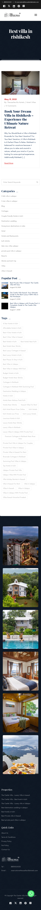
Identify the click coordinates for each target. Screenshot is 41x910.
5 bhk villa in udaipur (8, 196)
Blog (3, 206)
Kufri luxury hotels (29, 414)
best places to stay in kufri (13, 360)
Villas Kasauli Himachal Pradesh (14, 497)
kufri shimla (5, 241)
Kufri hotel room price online (14, 409)
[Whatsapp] (31, 894)
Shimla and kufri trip (8, 261)
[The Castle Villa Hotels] (12, 15)
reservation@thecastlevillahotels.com (24, 870)
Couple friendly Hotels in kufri (12, 216)
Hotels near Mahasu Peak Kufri (14, 400)
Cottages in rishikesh (10, 382)
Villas (33, 102)
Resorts (4, 256)
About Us (4, 833)
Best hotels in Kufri (8, 812)
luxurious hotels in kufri (11, 418)
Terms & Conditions (8, 837)
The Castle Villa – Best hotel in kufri (14, 799)
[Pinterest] (18, 6)
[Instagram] (23, 6)
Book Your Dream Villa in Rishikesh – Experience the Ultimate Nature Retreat (18, 119)
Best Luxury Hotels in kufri (12, 355)
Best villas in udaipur (10, 364)
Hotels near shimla (10, 405)
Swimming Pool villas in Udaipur (14, 461)
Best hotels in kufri (10, 342)
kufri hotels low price (11, 414)
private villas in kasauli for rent (14, 452)
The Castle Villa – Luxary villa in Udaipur (15, 803)
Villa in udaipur (29, 484)
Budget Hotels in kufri (11, 373)
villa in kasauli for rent (11, 484)
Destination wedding (8, 221)
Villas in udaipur (24, 488)
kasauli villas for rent (29, 405)
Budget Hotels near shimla (13, 378)
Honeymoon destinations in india (13, 226)
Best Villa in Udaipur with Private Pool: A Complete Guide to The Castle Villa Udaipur (25, 305)
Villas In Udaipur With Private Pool (15, 493)
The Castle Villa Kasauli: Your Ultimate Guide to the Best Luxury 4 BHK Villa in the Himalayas (24, 294)
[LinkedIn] (14, 6)
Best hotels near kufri (29, 342)
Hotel (29, 102)
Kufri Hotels (33, 409)
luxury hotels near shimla (12, 423)
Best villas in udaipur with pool (14, 369)
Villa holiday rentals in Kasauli (14, 479)
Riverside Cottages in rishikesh (14, 457)
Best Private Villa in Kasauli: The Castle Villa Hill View (24, 284)
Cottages (4, 211)
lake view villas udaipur (9, 246)
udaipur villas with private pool (14, 475)
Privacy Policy (6, 841)
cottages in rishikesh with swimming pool (18, 387)
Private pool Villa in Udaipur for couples (18, 443)
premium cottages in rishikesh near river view (20, 437)
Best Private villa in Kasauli (11, 816)
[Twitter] (9, 6)
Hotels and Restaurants (9, 236)
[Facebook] (4, 6)
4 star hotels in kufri (10, 323)
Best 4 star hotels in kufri (12, 333)
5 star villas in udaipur (9, 201)
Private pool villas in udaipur (13, 448)
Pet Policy (5, 845)
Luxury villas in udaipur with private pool (18, 432)
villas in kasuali (6, 271)
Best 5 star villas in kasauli (13, 337)
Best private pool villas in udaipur (13, 820)
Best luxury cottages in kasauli (14, 351)
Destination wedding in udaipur (14, 391)
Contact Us (5, 849)
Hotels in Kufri (8, 396)
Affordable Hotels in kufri (12, 328)
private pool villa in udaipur (11, 251)
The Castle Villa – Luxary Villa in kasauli (15, 795)
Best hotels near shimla (11, 346)
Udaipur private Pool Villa (12, 470)
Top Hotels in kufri (9, 466)
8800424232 (16, 867)
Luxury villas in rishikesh (11, 427)
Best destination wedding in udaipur (14, 808)
